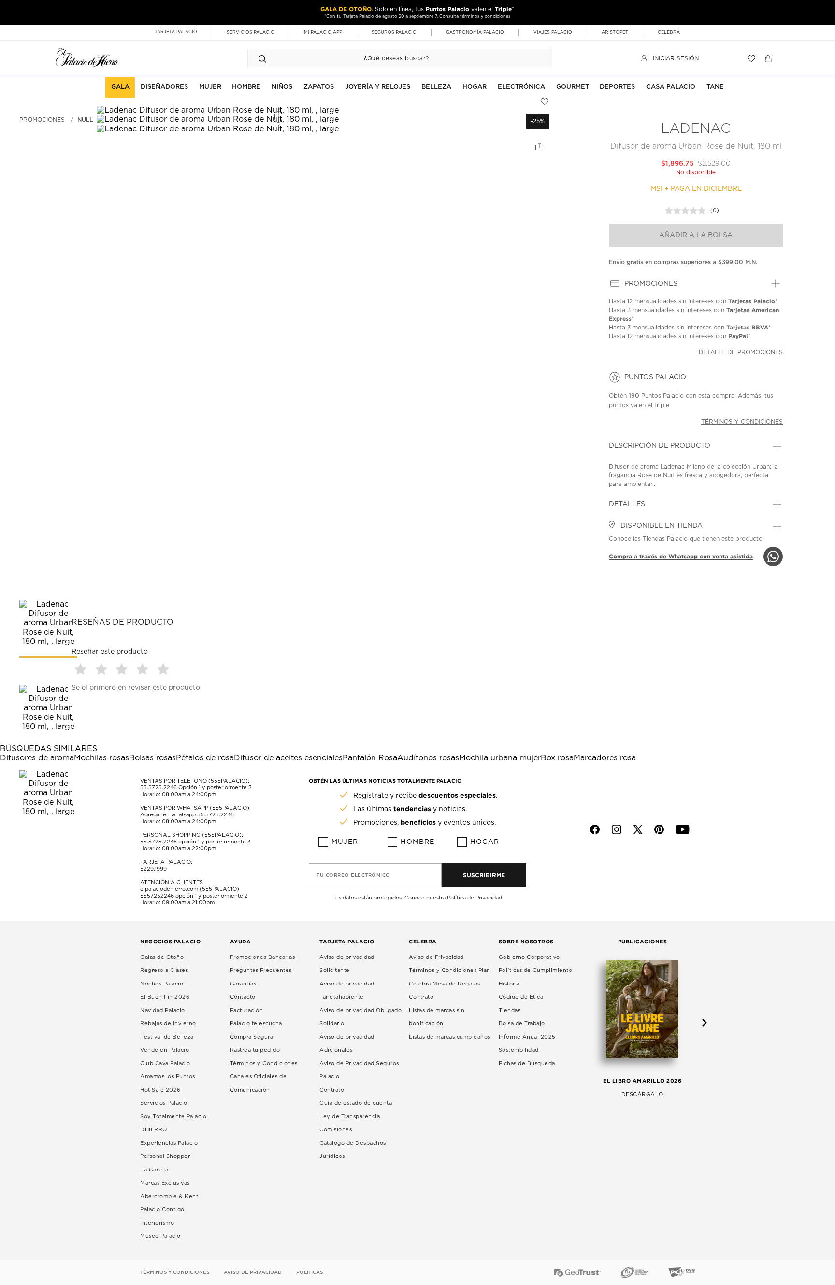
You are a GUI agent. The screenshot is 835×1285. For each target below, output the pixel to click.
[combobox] (390, 58)
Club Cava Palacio (165, 1063)
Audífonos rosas (428, 758)
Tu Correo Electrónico (353, 875)
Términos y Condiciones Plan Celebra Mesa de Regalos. (449, 977)
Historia (509, 983)
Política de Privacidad (474, 897)
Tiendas (510, 1010)
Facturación (246, 1010)
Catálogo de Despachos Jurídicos (352, 1150)
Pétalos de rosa (205, 758)
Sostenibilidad (519, 1050)
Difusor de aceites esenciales (288, 758)
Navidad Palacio (162, 1010)
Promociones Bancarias (262, 957)
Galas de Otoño (162, 957)
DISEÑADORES (164, 87)
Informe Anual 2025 (527, 1037)
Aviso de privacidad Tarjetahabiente (346, 990)
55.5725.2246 (158, 787)
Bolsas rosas (152, 758)
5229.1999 (153, 868)
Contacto (243, 996)
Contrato (331, 1090)
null (85, 120)
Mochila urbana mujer (500, 758)
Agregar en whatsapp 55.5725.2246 (187, 814)
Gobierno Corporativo (529, 957)
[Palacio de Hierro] (87, 57)
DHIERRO (153, 1129)
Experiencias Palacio (169, 1143)
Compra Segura (252, 1037)
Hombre (417, 842)
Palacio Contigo (162, 1209)
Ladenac (696, 129)
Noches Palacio (161, 983)
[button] (82, 668)
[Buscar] (262, 58)
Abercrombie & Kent (169, 1196)
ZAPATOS (318, 87)
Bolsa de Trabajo (522, 1023)
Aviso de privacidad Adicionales (346, 1043)
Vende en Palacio (164, 1050)
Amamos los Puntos (167, 1076)
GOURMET (572, 87)
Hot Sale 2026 (160, 1090)
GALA (120, 87)
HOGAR (474, 87)
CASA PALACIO (670, 87)
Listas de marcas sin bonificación (436, 1017)
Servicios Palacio (163, 1103)
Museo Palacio (160, 1236)
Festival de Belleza (167, 1037)
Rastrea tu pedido (255, 1050)
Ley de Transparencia (349, 1116)
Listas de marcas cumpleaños (449, 1037)
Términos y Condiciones (264, 1063)
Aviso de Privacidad (436, 957)
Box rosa (557, 758)
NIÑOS (282, 87)
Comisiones (335, 1129)
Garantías (243, 983)
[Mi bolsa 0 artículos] (769, 58)
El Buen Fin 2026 (164, 996)
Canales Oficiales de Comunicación (258, 1083)
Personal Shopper (165, 1156)
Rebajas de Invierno (168, 1023)
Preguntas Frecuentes (261, 970)
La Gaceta (154, 1169)
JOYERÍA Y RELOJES (377, 87)
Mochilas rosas (101, 758)
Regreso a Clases (164, 970)
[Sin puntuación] (687, 210)
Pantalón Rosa (370, 758)
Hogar (484, 842)
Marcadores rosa (605, 758)
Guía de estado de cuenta (355, 1103)
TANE (715, 87)
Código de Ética (521, 996)
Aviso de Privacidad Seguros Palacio (359, 1070)
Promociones (42, 120)
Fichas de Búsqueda (527, 1063)
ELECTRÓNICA (521, 87)
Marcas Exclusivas (165, 1182)
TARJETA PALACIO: (166, 862)
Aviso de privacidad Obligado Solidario (360, 1017)
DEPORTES (617, 87)
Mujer (344, 842)
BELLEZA (436, 87)
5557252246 (157, 896)
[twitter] (637, 829)
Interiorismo (157, 1223)
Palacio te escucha (256, 1023)
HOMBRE (246, 87)
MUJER (210, 87)
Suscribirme (484, 875)
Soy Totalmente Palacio (173, 1116)
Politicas (309, 1272)
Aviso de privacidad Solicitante (346, 964)
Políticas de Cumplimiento (536, 970)
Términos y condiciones (742, 422)
